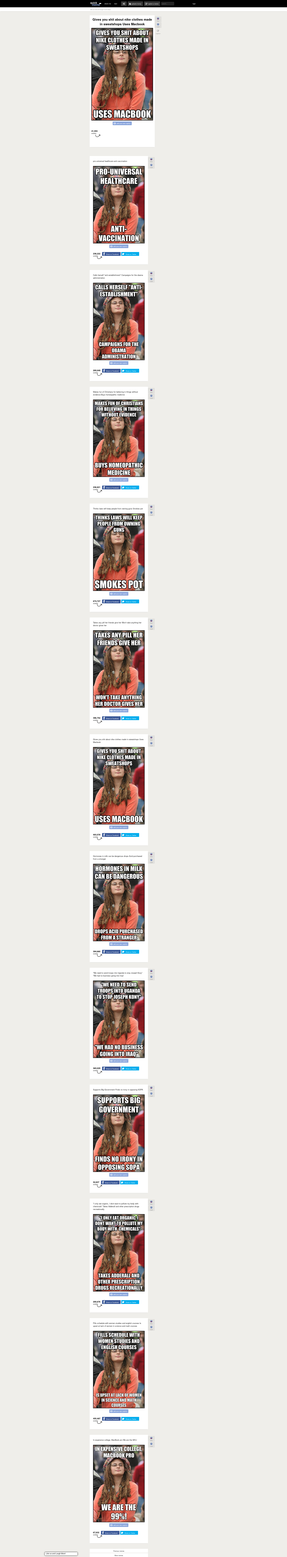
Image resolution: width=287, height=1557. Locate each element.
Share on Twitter (131, 254)
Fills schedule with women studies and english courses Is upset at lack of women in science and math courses (117, 1324)
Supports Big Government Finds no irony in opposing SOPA (118, 1089)
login (194, 4)
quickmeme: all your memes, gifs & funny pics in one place (96, 3)
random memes (124, 3)
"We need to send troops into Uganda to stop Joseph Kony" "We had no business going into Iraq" (117, 974)
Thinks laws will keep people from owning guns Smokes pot (118, 508)
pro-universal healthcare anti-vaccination (110, 161)
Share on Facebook (112, 254)
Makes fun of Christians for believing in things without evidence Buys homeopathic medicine (115, 393)
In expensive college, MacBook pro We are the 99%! (115, 1439)
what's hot (107, 4)
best (115, 4)
